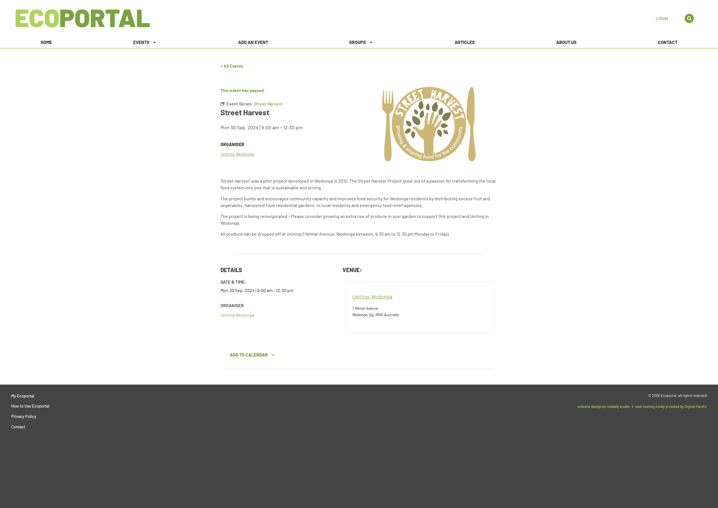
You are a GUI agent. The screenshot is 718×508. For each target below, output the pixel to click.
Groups (357, 42)
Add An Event (253, 42)
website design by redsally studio (603, 406)
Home (46, 42)
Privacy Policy (23, 416)
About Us (566, 42)
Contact (667, 42)
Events (141, 42)
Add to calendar (249, 354)
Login (662, 18)
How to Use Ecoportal (30, 406)
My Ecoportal (22, 396)
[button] (689, 18)
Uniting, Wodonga (372, 296)
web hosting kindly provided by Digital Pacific (671, 406)
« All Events (231, 65)
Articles (465, 42)
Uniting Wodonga (237, 154)
